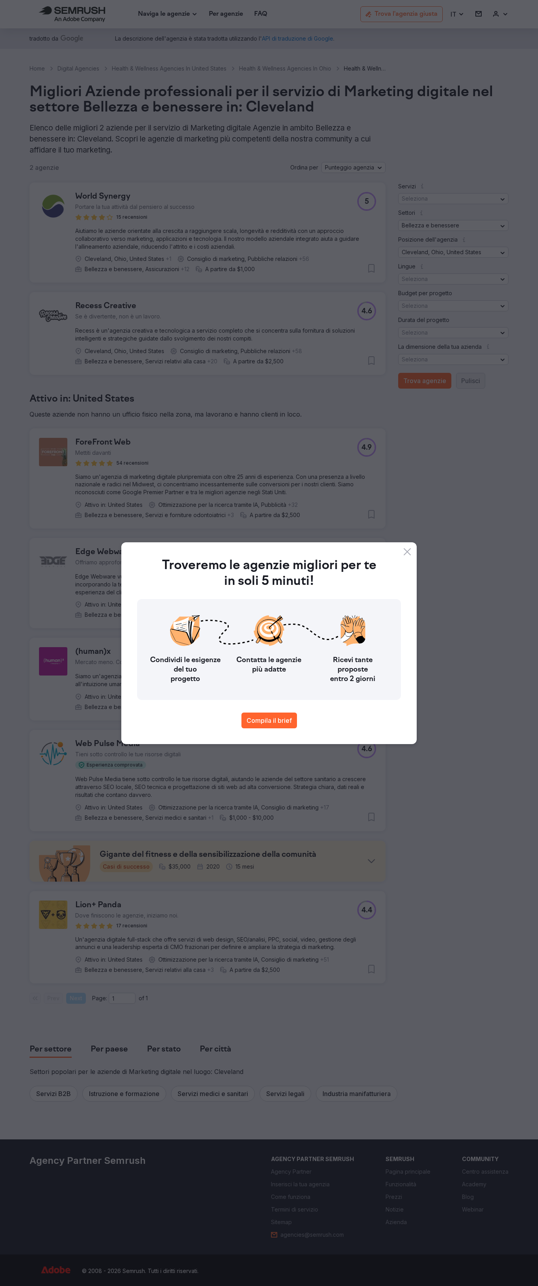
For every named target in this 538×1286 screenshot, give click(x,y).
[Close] (407, 551)
